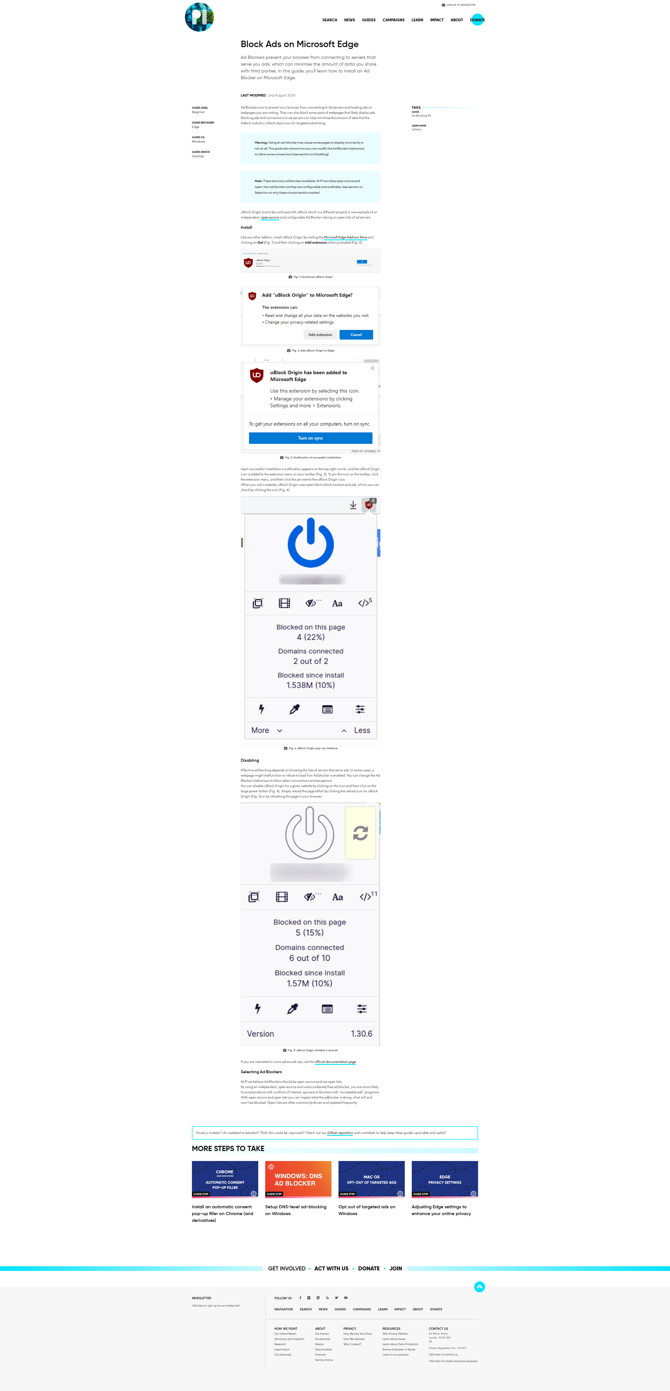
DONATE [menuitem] (477, 19)
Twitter (336, 1298)
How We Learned (354, 1339)
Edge (195, 127)
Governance (322, 1339)
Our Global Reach (285, 1333)
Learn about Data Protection (400, 1344)
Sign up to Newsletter (461, 4)
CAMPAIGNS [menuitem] (394, 19)
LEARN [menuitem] (417, 19)
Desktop (198, 156)
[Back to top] (479, 1286)
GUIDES (340, 1309)
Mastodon (318, 1298)
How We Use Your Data (358, 1333)
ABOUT (418, 1309)
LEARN (383, 1309)
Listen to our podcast (396, 1354)
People (319, 1344)
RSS (327, 1298)
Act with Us (331, 1268)
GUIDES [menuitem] (369, 19)
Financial (320, 1354)
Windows (198, 141)
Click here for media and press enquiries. (453, 1361)
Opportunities (323, 1349)
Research (280, 1344)
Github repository (340, 1132)
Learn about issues (394, 1339)
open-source (270, 217)
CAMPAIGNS (362, 1309)
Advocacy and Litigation (289, 1339)
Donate (369, 1268)
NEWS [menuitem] (349, 19)
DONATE (436, 1309)
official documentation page (335, 1061)
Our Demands (282, 1354)
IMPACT (400, 1309)
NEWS (323, 1309)
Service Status (324, 1360)
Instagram (308, 1298)
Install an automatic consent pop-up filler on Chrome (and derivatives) (222, 1213)
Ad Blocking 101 (421, 115)
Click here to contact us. (443, 1354)
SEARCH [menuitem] (329, 19)
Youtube (345, 1298)
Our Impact (322, 1333)
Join (395, 1268)
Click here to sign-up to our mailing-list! (216, 1305)
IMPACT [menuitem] (437, 19)
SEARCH (306, 1309)
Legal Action (281, 1349)
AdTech (416, 129)
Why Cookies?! (352, 1344)
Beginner (198, 112)
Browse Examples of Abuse (399, 1349)
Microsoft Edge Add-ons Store (345, 237)
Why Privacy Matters (395, 1333)
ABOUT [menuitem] (457, 19)
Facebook (299, 1298)
